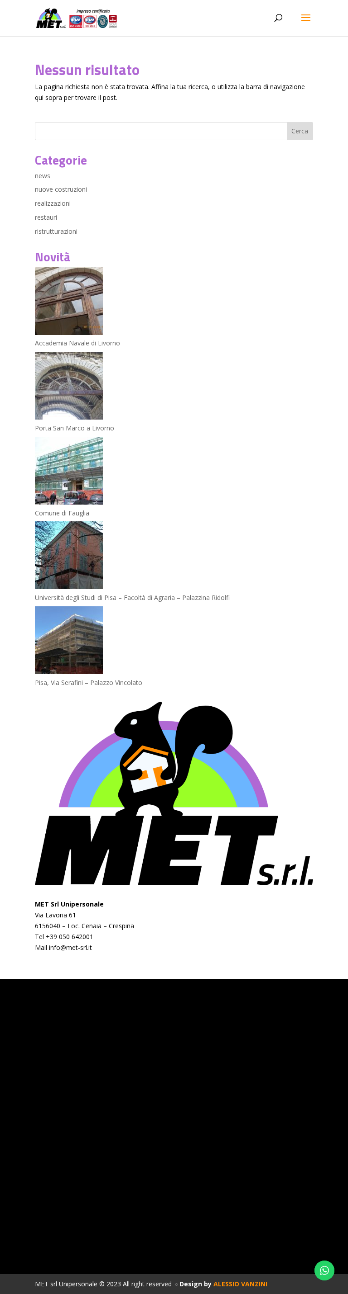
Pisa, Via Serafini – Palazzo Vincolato (88, 682)
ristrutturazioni (56, 231)
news (42, 175)
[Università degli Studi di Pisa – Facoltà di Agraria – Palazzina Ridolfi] (69, 556)
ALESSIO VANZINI (240, 1284)
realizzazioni (53, 203)
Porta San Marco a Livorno (74, 428)
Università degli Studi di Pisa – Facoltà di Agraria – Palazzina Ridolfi (132, 597)
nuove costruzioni (61, 189)
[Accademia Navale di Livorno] (69, 302)
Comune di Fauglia (62, 513)
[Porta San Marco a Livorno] (69, 387)
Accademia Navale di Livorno (77, 343)
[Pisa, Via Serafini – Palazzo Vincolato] (69, 641)
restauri (46, 217)
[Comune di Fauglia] (69, 472)
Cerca (299, 131)
